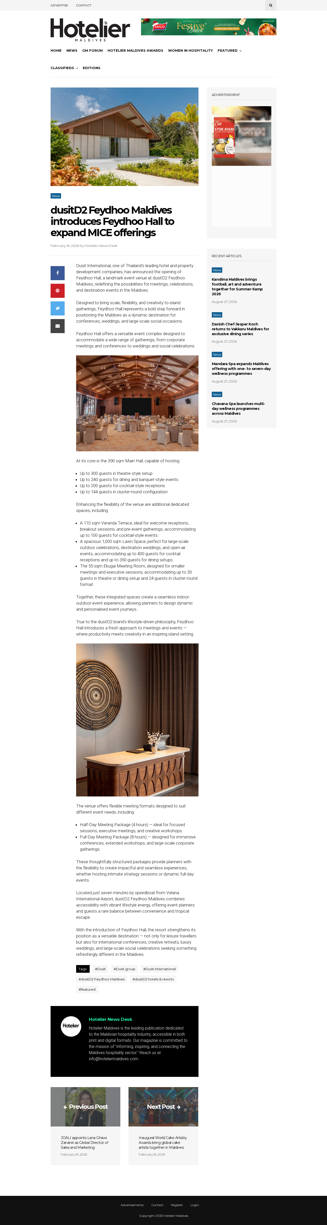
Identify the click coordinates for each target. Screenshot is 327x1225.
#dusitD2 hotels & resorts (153, 979)
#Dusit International (159, 969)
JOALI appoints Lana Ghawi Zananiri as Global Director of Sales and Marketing (84, 1142)
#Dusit (100, 969)
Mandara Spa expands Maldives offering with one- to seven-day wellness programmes (241, 369)
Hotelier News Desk (101, 246)
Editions (91, 68)
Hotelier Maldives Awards (135, 50)
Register (177, 1205)
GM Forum (92, 50)
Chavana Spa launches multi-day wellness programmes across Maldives (238, 408)
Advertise (59, 5)
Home (56, 50)
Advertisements (132, 1205)
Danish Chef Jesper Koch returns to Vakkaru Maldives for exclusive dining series (240, 329)
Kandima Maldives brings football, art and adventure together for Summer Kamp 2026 (237, 286)
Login (195, 1205)
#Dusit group (124, 969)
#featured (87, 989)
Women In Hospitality (190, 50)
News (71, 50)
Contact (83, 5)
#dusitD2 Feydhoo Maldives (102, 979)
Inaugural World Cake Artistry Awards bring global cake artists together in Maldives (163, 1142)
